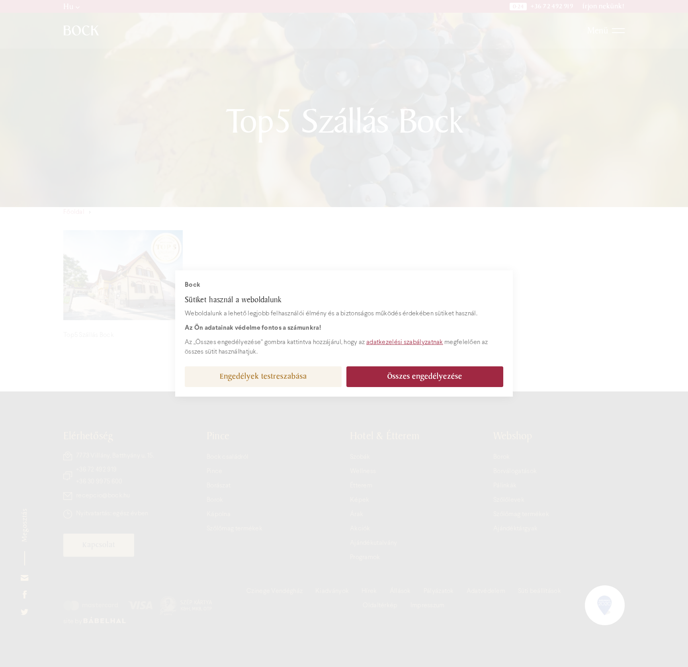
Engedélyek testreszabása (263, 376)
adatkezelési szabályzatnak (404, 342)
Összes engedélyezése (424, 376)
